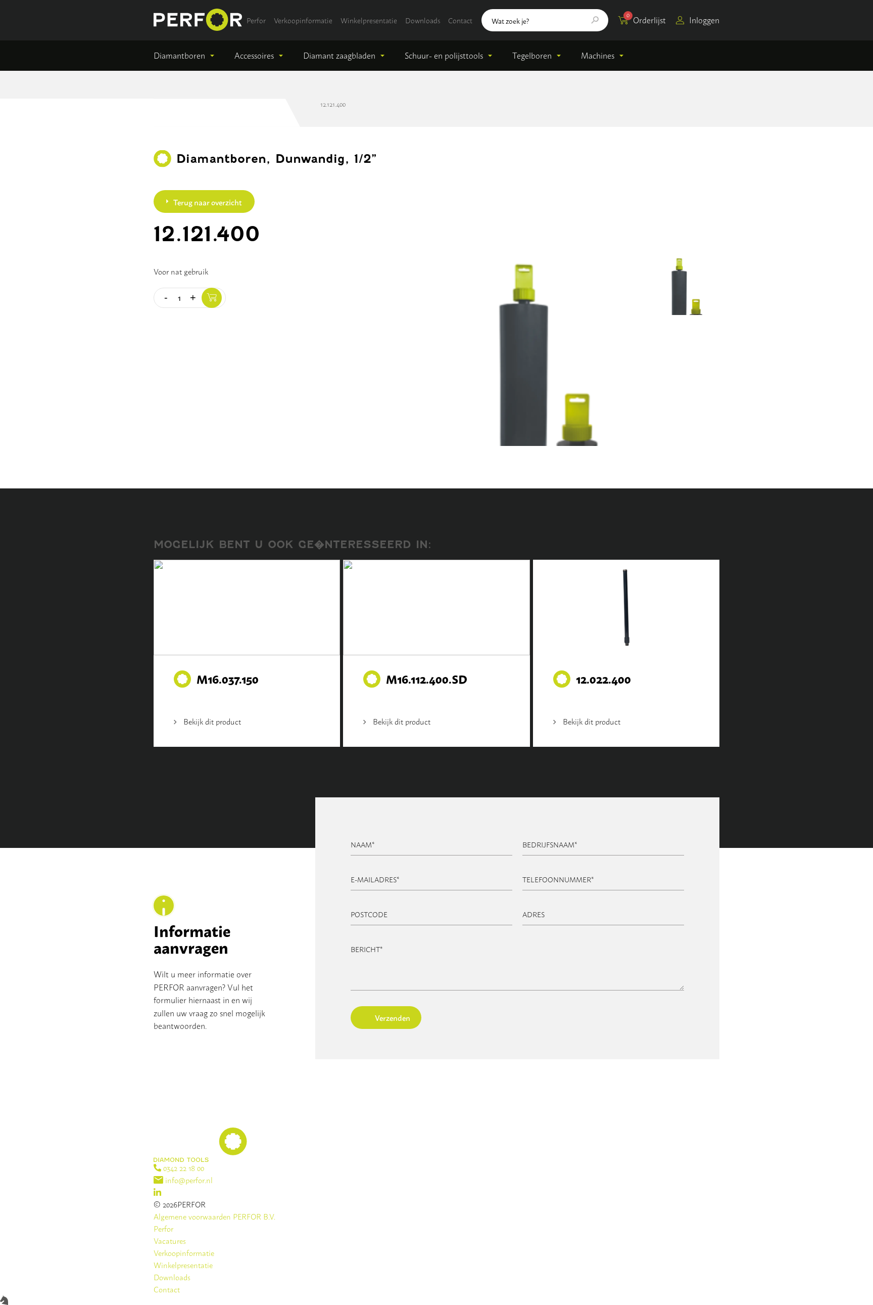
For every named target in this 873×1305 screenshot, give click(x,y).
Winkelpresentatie (369, 20)
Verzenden (392, 1017)
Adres (533, 914)
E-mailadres (375, 879)
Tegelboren (532, 55)
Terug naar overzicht (207, 202)
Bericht (367, 948)
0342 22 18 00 (182, 1168)
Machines (597, 55)
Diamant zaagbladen (339, 55)
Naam (363, 844)
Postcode (369, 914)
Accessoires (254, 55)
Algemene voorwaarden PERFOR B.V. (214, 1216)
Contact (460, 20)
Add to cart (212, 298)
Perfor (256, 20)
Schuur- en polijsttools (444, 55)
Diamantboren (179, 55)
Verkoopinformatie (303, 20)
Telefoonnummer (558, 879)
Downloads (422, 20)
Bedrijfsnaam (549, 844)
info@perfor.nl (188, 1180)
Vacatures (170, 1240)
